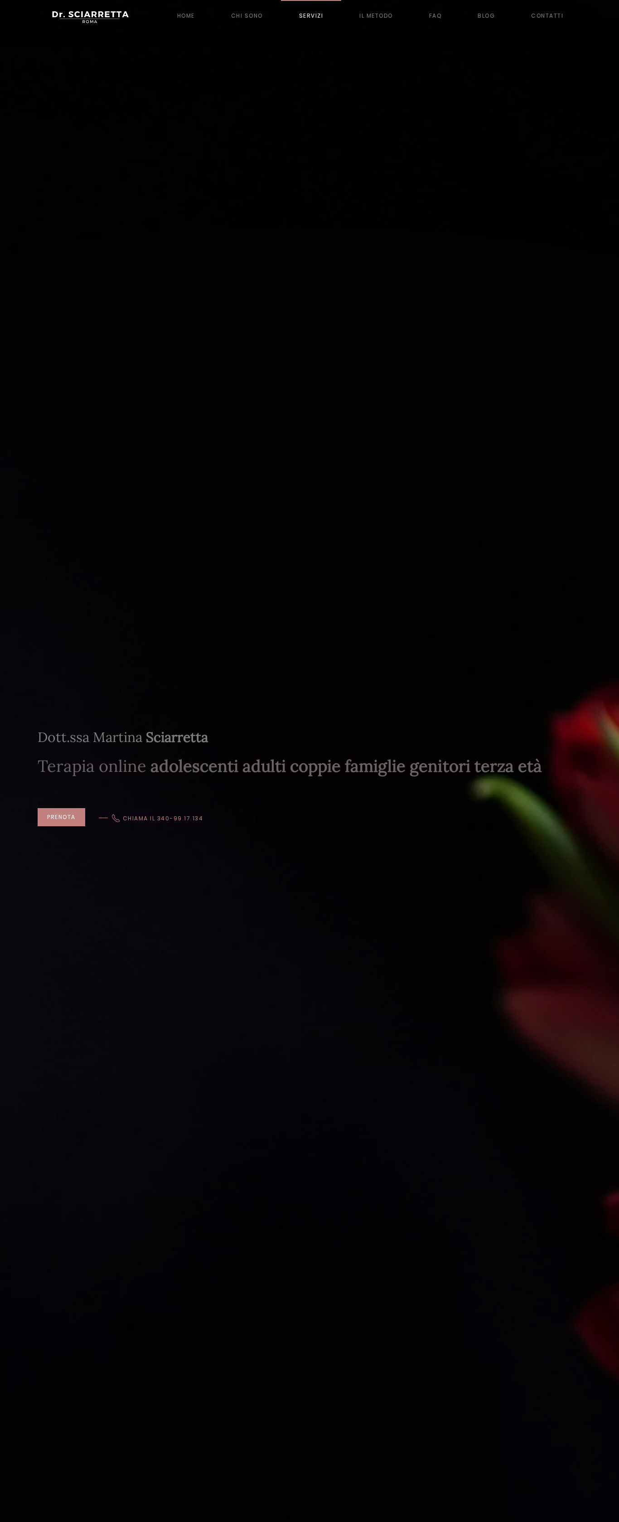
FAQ (435, 15)
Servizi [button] (311, 15)
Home (186, 15)
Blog (486, 15)
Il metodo (376, 15)
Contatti (547, 15)
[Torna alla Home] (90, 16)
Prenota (61, 817)
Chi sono (247, 15)
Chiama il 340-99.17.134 (163, 818)
